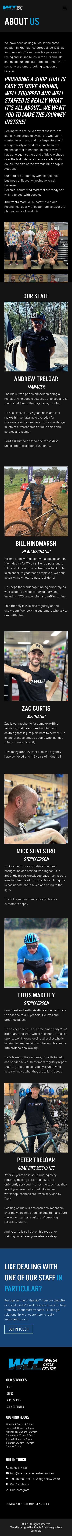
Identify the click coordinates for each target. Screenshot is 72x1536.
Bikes (9, 1387)
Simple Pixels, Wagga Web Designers (46, 1529)
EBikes (9, 1393)
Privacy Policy (15, 1504)
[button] (65, 8)
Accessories (13, 1400)
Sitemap (29, 1504)
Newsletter (42, 1504)
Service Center (15, 1407)
